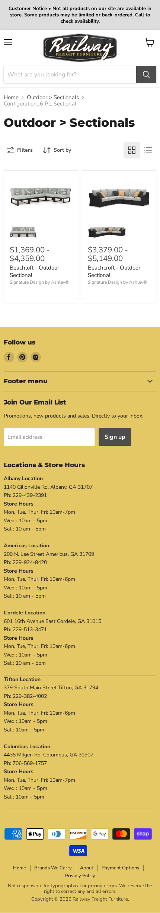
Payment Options (120, 868)
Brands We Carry (53, 868)
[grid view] (132, 150)
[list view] (148, 150)
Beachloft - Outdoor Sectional (34, 271)
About (86, 868)
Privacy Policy (80, 875)
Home (11, 97)
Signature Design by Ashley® (39, 282)
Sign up (115, 437)
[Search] (146, 74)
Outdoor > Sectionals (53, 97)
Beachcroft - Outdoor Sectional (114, 271)
